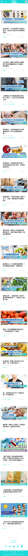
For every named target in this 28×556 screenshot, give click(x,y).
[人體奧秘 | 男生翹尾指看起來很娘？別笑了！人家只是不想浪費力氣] (14, 84)
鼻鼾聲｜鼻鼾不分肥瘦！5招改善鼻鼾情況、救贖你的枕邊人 (14, 425)
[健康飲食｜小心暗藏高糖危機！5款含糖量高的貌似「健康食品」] (14, 252)
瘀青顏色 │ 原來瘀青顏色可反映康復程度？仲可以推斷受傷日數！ (13, 131)
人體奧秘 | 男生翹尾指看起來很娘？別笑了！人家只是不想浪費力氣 (13, 97)
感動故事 (5, 70)
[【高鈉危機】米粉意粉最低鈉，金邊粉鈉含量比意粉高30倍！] (14, 478)
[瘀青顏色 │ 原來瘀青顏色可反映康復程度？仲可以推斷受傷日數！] (14, 117)
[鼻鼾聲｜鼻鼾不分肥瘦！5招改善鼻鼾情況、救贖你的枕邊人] (14, 412)
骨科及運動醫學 (11, 104)
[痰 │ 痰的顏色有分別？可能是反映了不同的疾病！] (14, 381)
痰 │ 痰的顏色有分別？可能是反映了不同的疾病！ (13, 394)
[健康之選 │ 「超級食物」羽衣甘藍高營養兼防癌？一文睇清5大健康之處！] (14, 284)
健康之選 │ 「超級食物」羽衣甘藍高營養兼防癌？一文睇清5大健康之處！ (14, 297)
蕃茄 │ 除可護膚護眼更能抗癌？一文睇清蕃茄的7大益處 (13, 330)
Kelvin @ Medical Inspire (8, 34)
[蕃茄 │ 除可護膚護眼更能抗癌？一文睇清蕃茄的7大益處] (14, 317)
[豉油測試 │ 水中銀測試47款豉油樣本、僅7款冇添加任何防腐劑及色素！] (14, 16)
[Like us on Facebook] (6, 546)
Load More (14, 535)
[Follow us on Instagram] (10, 546)
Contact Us (5, 551)
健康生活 (5, 171)
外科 (9, 464)
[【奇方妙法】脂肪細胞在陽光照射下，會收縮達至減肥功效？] (14, 510)
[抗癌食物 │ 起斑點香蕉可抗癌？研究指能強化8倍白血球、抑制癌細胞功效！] (14, 151)
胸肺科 (9, 399)
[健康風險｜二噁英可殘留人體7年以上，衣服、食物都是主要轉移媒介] (14, 185)
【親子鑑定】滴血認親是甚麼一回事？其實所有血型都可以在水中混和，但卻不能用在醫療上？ (13, 458)
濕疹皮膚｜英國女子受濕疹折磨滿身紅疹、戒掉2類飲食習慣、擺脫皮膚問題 (14, 232)
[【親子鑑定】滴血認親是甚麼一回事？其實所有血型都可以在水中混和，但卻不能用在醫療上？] (14, 444)
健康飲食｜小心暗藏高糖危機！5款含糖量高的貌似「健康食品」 (14, 265)
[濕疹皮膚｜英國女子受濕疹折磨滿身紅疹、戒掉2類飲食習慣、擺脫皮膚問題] (14, 218)
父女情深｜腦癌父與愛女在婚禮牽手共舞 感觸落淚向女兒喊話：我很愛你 (13, 64)
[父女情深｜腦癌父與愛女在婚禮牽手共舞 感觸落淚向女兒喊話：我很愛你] (14, 50)
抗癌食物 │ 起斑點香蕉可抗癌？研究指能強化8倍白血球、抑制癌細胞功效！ (14, 165)
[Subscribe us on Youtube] (18, 546)
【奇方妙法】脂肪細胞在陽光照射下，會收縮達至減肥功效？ (13, 522)
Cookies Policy (13, 551)
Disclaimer (14, 553)
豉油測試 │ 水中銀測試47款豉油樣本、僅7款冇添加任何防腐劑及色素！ (14, 30)
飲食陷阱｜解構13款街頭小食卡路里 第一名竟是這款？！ (13, 362)
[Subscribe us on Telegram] (22, 546)
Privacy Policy (20, 551)
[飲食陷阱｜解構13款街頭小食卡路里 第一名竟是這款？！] (14, 349)
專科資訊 (5, 104)
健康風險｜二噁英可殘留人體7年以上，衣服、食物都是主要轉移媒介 (14, 198)
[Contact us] (14, 546)
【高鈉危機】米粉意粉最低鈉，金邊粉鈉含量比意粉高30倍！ (13, 491)
